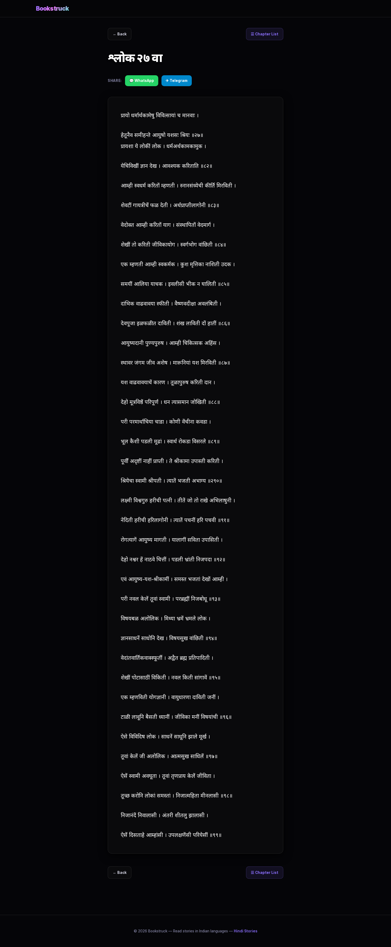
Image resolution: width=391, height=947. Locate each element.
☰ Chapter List (264, 34)
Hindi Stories (245, 931)
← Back (120, 34)
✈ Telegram (177, 80)
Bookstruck (52, 8)
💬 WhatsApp (141, 80)
